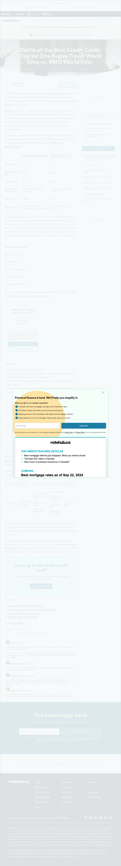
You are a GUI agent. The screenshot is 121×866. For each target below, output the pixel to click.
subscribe (84, 426)
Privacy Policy (80, 432)
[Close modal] (103, 392)
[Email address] (37, 426)
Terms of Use (69, 432)
